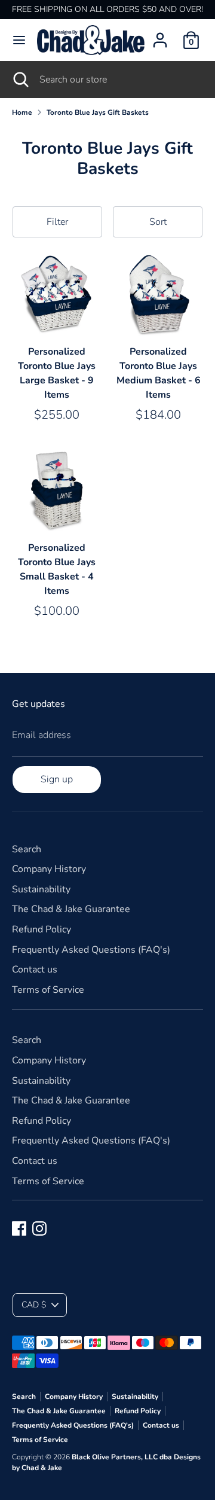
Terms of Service (48, 989)
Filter (57, 221)
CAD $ (34, 1304)
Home (22, 112)
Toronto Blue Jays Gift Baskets (98, 112)
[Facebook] (19, 1228)
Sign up (57, 779)
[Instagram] (39, 1228)
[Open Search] (19, 79)
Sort (158, 221)
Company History (49, 869)
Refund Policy (41, 929)
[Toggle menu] (19, 40)
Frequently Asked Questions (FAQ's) (91, 949)
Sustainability (41, 889)
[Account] (160, 35)
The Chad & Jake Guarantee (71, 909)
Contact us (34, 969)
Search (26, 849)
